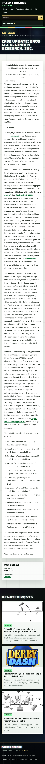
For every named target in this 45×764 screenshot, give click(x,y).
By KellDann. (23, 750)
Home (5, 9)
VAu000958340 (31, 258)
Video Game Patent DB (24, 9)
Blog (11, 9)
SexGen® (7, 195)
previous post (13, 136)
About (5, 12)
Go (41, 17)
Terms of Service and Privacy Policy (24, 759)
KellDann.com (8, 23)
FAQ (35, 9)
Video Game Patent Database (23, 755)
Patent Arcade (12, 747)
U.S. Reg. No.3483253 (24, 195)
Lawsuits (11, 33)
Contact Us (6, 759)
